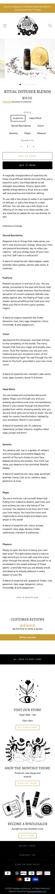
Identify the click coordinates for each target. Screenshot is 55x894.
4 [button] (28, 85)
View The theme (27, 783)
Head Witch (35, 118)
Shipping (7, 102)
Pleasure (41, 133)
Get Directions (27, 727)
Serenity (13, 133)
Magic (27, 133)
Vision (40, 125)
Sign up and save (27, 864)
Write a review (27, 637)
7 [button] (35, 85)
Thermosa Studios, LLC (36, 891)
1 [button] (20, 84)
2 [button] (23, 85)
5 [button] (30, 85)
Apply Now (27, 836)
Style (27, 112)
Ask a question (27, 597)
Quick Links (27, 846)
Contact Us (27, 855)
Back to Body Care (30, 659)
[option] (27, 8)
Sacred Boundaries (21, 125)
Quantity (27, 140)
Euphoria (18, 118)
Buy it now (28, 165)
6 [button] (33, 85)
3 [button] (25, 85)
